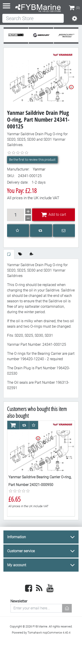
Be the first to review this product (32, 159)
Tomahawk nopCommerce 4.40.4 (49, 632)
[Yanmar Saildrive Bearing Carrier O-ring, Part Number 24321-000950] (41, 446)
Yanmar (39, 169)
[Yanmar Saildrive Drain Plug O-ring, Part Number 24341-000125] (41, 76)
